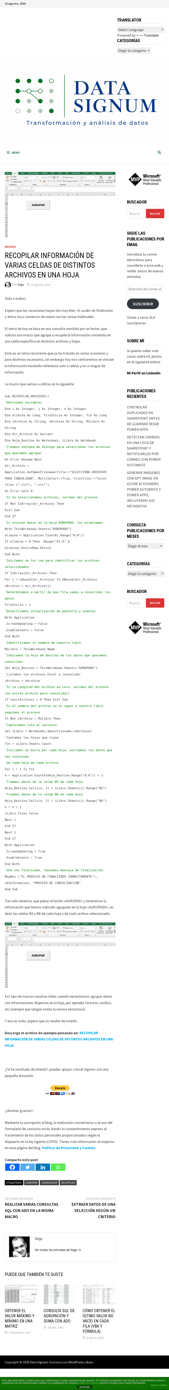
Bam (89, 1362)
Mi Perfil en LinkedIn (144, 373)
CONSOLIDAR (49, 1182)
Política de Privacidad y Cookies (68, 1147)
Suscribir (143, 304)
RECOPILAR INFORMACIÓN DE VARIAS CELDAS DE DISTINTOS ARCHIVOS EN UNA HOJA (59, 1039)
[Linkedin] (43, 1167)
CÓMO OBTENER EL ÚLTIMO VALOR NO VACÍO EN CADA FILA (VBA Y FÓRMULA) (99, 1321)
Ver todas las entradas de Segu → (58, 1250)
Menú (16, 152)
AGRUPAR (31, 1182)
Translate (151, 35)
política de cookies (88, 1383)
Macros (10, 247)
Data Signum (39, 1362)
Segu (21, 285)
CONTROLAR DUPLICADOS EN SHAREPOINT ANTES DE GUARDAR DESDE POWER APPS (143, 418)
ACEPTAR (84, 1387)
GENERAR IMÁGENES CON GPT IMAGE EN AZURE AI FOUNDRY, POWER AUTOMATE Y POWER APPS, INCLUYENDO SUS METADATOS (144, 489)
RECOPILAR (68, 1182)
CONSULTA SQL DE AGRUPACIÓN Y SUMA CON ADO (59, 1315)
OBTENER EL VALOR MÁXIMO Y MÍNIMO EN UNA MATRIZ (19, 1318)
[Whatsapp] (58, 1167)
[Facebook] (12, 1167)
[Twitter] (27, 1167)
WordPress (76, 1362)
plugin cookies (159, 1385)
